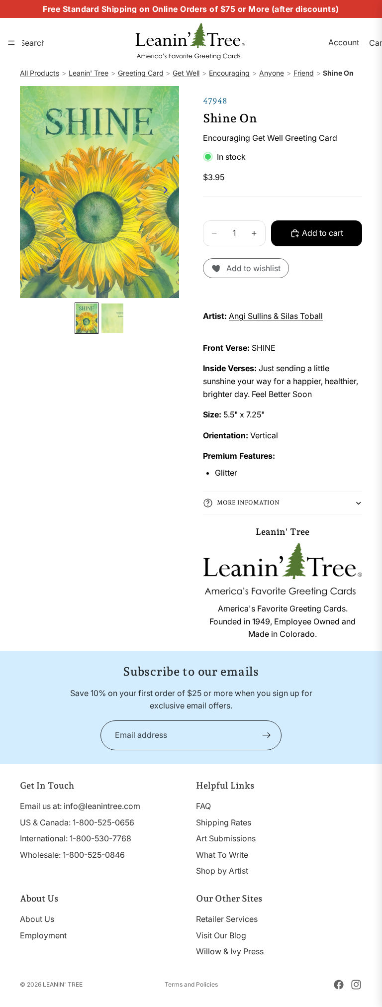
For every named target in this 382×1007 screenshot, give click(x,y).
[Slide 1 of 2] (86, 318)
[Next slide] (168, 192)
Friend (303, 73)
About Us (37, 919)
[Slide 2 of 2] (112, 318)
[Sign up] (266, 735)
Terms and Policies (191, 984)
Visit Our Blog (221, 935)
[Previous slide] (31, 192)
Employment (43, 935)
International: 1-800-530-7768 (75, 838)
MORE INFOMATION (248, 502)
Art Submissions (226, 838)
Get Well (186, 73)
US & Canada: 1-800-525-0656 (77, 822)
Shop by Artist (222, 871)
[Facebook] (339, 985)
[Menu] (11, 42)
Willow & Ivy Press (230, 951)
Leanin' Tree (88, 73)
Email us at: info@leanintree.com (80, 806)
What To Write (222, 855)
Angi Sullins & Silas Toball (276, 316)
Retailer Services (227, 919)
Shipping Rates (223, 822)
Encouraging (229, 73)
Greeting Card (141, 73)
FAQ (203, 806)
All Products (39, 73)
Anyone (271, 73)
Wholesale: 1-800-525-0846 (72, 855)
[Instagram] (356, 985)
